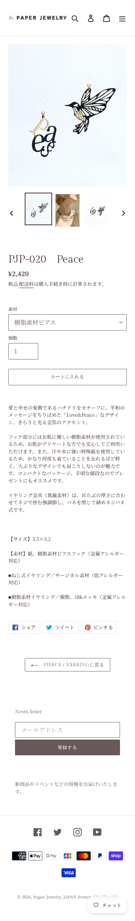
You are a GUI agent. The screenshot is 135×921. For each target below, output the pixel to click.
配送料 (26, 283)
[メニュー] (122, 17)
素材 (12, 309)
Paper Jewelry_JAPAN (54, 897)
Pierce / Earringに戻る (73, 664)
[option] (38, 209)
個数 (12, 337)
